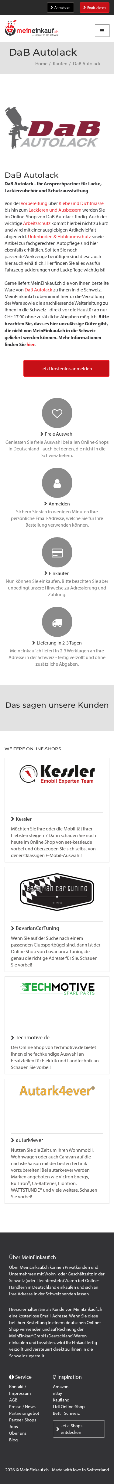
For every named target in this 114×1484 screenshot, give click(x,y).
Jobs (13, 1426)
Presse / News (22, 1406)
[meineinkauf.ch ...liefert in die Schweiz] (31, 28)
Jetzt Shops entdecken (71, 1429)
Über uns (17, 1433)
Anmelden (62, 7)
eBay (57, 1393)
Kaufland (61, 1400)
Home (41, 64)
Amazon (60, 1386)
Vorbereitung (34, 203)
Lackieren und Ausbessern (55, 210)
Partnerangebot (24, 1413)
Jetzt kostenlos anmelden (66, 369)
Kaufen (60, 64)
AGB (13, 1400)
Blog (13, 1440)
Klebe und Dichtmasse (81, 203)
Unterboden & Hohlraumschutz (59, 236)
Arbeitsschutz (36, 223)
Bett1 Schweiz (66, 1413)
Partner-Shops (22, 1420)
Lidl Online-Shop (69, 1406)
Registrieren (96, 7)
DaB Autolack (38, 290)
